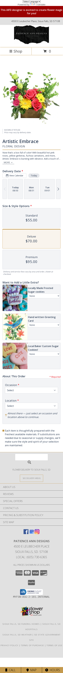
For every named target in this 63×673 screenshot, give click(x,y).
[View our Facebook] (26, 533)
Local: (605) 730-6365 (31, 557)
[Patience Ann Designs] (31, 43)
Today (34, 175)
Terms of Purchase (32, 645)
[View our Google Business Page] (31, 533)
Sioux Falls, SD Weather (17, 634)
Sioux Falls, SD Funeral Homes (21, 624)
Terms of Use (54, 645)
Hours (54, 670)
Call (11, 670)
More (7, 162)
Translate (40, 4)
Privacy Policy (9, 645)
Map (33, 670)
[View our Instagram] (37, 533)
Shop (18, 51)
